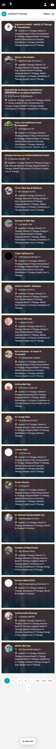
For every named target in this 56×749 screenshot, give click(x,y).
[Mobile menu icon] (4, 5)
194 (49, 681)
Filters (47, 14)
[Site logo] (10, 5)
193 (43, 681)
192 (37, 681)
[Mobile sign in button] (45, 4)
